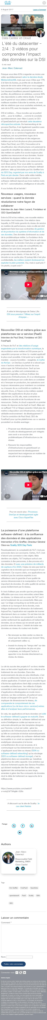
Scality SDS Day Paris (21, 545)
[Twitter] (17, 871)
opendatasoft (14, 895)
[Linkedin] (23, 871)
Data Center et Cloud (16, 38)
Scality (31, 895)
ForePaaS (24, 888)
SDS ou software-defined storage (17, 756)
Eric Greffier (14, 888)
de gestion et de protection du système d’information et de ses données (22, 232)
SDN (38, 895)
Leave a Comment (39, 10)
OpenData (34, 888)
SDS (11, 903)
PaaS (24, 895)
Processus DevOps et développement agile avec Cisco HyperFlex (23, 515)
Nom (3, 957)
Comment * (6, 923)
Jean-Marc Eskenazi (12, 68)
